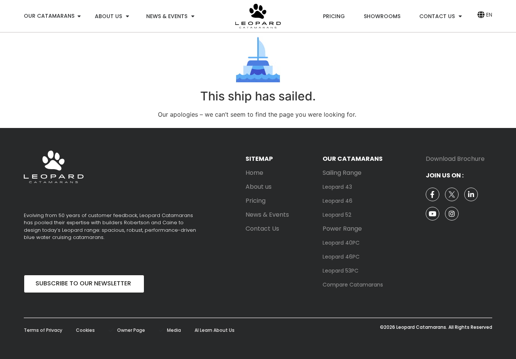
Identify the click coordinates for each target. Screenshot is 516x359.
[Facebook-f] (432, 194)
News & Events (166, 16)
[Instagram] (452, 213)
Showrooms (382, 16)
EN (489, 14)
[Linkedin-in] (471, 194)
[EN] (480, 14)
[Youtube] (432, 213)
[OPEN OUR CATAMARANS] (79, 16)
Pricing (334, 16)
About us (108, 16)
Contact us (437, 16)
